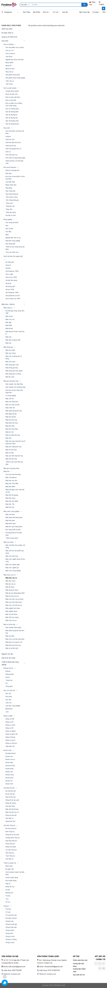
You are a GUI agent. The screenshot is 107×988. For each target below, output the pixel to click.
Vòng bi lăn (9, 933)
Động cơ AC (9, 722)
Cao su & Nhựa (9, 44)
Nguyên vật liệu (7, 654)
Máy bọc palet (10, 350)
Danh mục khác (7, 29)
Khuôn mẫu (7, 750)
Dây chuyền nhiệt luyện (13, 627)
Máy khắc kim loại (12, 423)
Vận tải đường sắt (12, 118)
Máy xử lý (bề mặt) (12, 648)
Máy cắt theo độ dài (12, 405)
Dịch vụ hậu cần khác (13, 97)
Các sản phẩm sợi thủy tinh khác (15, 132)
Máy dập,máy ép (11, 414)
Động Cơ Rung (10, 737)
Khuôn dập (9, 762)
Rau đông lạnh (10, 244)
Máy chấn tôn (10, 408)
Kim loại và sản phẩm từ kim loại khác (15, 178)
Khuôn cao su (10, 759)
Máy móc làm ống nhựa (14, 602)
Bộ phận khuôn (11, 753)
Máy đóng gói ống (12, 368)
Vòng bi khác (10, 930)
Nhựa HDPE (9, 63)
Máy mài (8, 337)
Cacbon (8, 136)
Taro (7, 712)
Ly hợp (8, 890)
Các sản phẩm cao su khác (15, 47)
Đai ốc (8, 677)
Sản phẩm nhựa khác (13, 75)
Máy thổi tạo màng (12, 617)
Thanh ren (9, 680)
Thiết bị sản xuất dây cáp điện (14, 463)
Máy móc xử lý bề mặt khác (15, 639)
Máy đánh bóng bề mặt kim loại (15, 632)
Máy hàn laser (10, 520)
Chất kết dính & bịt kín (13, 142)
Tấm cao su (10, 81)
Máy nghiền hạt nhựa (13, 608)
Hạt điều (8, 232)
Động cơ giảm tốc (12, 734)
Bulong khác (10, 674)
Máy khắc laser (11, 523)
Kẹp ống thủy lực (11, 841)
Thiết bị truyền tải (10, 863)
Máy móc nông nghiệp (13, 571)
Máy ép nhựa (10, 587)
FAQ (104, 12)
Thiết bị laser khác (12, 538)
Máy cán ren (10, 399)
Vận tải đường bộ (11, 115)
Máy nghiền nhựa (11, 611)
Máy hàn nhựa (10, 498)
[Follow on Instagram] (99, 963)
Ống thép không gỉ (12, 194)
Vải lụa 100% (10, 289)
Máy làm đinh (10, 426)
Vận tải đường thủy (12, 121)
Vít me (8, 902)
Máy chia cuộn (10, 362)
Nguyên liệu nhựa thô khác (15, 60)
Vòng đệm (9, 686)
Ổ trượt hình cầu (11, 915)
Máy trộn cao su (11, 620)
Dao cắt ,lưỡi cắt (9, 690)
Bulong (8, 671)
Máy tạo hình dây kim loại (14, 456)
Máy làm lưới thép (12, 429)
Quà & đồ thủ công (8, 658)
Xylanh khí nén (10, 821)
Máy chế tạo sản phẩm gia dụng (15, 552)
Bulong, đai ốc (8, 668)
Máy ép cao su (10, 584)
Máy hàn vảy (10, 507)
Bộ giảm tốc (10, 869)
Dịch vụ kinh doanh (10, 88)
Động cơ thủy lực (11, 743)
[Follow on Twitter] (100, 968)
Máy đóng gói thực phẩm (14, 371)
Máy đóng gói (8, 347)
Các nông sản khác (12, 222)
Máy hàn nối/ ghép (12, 501)
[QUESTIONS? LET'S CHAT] (5, 983)
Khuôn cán (9, 756)
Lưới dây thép (10, 182)
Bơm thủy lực (10, 832)
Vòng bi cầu (10, 921)
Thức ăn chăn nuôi (12, 252)
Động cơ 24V (10, 719)
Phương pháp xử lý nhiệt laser (14, 534)
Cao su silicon (10, 53)
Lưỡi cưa (8, 703)
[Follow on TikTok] (103, 963)
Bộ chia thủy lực (11, 828)
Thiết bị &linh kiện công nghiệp (10, 663)
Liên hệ (65, 12)
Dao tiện (8, 700)
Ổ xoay (8, 896)
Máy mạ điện (10, 636)
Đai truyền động (11, 881)
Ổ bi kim (8, 909)
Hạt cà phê (9, 229)
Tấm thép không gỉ (12, 200)
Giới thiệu (26, 12)
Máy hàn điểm (10, 487)
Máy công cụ (8, 308)
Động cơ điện (8, 716)
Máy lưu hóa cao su (12, 596)
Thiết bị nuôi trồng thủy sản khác (15, 248)
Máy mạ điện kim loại (13, 435)
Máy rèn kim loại (11, 450)
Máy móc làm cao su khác (15, 599)
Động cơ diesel (10, 731)
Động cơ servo (10, 740)
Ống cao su (9, 72)
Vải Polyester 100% (12, 292)
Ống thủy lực (10, 853)
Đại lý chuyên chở (11, 94)
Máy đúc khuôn (11, 417)
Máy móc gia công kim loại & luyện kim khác (15, 442)
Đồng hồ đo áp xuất (12, 800)
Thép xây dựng (11, 212)
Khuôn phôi (9, 778)
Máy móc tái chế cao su (14, 605)
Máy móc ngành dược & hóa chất (15, 560)
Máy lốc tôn (10, 432)
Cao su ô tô (10, 50)
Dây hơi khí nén (11, 797)
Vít (6, 683)
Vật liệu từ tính (11, 215)
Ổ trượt (8, 912)
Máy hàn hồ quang (12, 495)
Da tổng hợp (10, 262)
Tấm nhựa (9, 84)
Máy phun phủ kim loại (13, 645)
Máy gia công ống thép (11, 468)
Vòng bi (6, 906)
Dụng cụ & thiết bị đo (9, 37)
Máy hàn (6, 471)
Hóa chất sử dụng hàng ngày (15, 158)
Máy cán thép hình (12, 402)
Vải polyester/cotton (13, 296)
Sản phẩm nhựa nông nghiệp (15, 78)
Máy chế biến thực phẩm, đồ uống (15, 546)
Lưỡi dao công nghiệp (13, 706)
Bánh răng (9, 866)
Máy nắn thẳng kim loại (13, 447)
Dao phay (9, 696)
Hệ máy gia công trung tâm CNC (15, 312)
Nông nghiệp (8, 219)
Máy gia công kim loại (11, 381)
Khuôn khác (10, 769)
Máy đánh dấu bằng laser (14, 517)
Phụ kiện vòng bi (11, 918)
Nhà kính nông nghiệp (13, 241)
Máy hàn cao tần (11, 480)
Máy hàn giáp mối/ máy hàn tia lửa (15, 491)
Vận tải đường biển (12, 112)
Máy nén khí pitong (12, 809)
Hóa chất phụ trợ (11, 155)
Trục (7, 899)
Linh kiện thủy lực (9, 825)
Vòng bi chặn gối (11, 924)
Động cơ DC (9, 728)
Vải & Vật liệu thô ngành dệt (13, 256)
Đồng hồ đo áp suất (12, 835)
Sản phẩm (36, 12)
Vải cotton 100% (11, 277)
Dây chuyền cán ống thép (14, 384)
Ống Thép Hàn (10, 191)
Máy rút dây (10, 453)
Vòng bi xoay (10, 942)
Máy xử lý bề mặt (9, 624)
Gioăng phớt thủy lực (13, 838)
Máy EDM (9, 325)
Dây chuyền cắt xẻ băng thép (15, 387)
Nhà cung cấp (84, 12)
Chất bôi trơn (10, 139)
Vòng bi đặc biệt (11, 927)
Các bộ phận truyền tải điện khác (15, 873)
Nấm (7, 235)
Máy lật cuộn (10, 377)
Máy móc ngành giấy (13, 565)
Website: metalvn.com (11, 974)
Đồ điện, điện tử (7, 33)
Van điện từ (9, 818)
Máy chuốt (9, 316)
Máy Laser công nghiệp (11, 511)
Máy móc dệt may (12, 556)
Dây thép (9, 173)
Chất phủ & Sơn (11, 146)
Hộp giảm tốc (10, 746)
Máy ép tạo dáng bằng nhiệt (15, 593)
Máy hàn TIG (10, 504)
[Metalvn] (9, 4)
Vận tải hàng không (12, 124)
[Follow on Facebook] (96, 963)
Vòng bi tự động (11, 939)
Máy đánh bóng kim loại (14, 411)
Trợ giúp (95, 12)
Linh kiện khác (10, 806)
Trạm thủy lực (10, 856)
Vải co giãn (9, 274)
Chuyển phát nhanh (12, 91)
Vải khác (8, 283)
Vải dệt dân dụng (11, 280)
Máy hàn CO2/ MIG (12, 483)
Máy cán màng (11, 353)
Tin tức (55, 12)
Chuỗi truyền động (12, 877)
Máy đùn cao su (11, 578)
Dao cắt (8, 693)
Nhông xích (9, 893)
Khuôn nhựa (10, 775)
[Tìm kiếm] (84, 4)
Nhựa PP (8, 66)
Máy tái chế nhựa (11, 614)
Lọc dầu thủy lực (11, 850)
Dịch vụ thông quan (12, 109)
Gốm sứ (8, 152)
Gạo (7, 225)
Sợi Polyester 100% (12, 271)
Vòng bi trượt (10, 936)
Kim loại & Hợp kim (10, 167)
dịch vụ (45, 12)
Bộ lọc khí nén (10, 794)
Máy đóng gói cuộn (12, 365)
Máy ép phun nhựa (12, 590)
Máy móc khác (9, 542)
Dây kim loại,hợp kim (12, 170)
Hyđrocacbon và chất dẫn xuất (14, 162)
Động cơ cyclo (10, 725)
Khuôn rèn (9, 781)
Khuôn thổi (9, 784)
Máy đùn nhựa (10, 581)
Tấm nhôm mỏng (11, 197)
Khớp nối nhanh (11, 803)
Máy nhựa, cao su (10, 575)
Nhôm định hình (11, 185)
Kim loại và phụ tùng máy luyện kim (14, 391)
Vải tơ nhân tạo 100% (13, 299)
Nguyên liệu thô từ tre (13, 238)
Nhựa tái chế (10, 69)
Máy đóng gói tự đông (13, 374)
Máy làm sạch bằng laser (14, 527)
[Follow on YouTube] (103, 968)
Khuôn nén (9, 772)
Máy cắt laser (10, 514)
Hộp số (8, 884)
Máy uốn (8, 343)
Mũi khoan (9, 709)
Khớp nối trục (10, 887)
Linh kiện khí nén (9, 788)
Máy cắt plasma (11, 477)
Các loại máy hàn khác (13, 474)
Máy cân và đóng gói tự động (14, 357)
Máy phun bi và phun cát (14, 642)
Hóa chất (5, 41)
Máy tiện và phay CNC (13, 340)
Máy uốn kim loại (11, 459)
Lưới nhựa (9, 56)
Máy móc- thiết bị (8, 304)
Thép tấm (9, 209)
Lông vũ (8, 265)
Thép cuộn (9, 203)
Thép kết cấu (10, 206)
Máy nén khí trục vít (12, 812)
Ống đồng (9, 188)
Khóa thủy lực (10, 844)
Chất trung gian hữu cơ (13, 149)
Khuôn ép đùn (10, 766)
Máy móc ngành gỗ (12, 568)
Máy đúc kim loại (11, 420)
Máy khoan (9, 328)
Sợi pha (8, 268)
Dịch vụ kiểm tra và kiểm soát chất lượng (14, 104)
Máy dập (8, 322)
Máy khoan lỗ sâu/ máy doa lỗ (15, 333)
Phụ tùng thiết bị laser (13, 530)
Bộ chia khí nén (11, 791)
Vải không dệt (10, 286)
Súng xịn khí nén (11, 815)
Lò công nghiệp (11, 396)
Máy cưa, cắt (10, 319)
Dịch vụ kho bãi (11, 100)
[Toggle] (24, 41)
